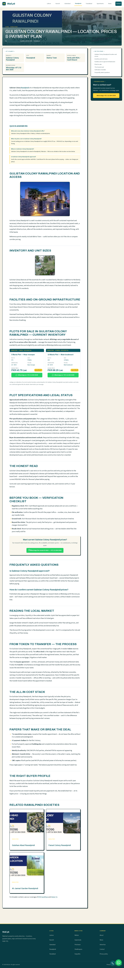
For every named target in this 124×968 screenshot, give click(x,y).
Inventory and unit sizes (101, 59)
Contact (118, 4)
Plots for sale (98, 64)
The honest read (99, 67)
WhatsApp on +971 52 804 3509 (28, 375)
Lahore (49, 4)
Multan (77, 935)
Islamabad (67, 4)
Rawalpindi (78, 3)
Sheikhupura (78, 949)
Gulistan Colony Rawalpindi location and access (106, 55)
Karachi (58, 4)
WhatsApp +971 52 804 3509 (106, 96)
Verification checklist (100, 70)
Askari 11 (54, 897)
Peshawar (78, 945)
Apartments (100, 4)
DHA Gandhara (43, 897)
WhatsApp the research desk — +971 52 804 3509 (45, 550)
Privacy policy (104, 954)
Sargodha (77, 954)
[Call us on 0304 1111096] (112, 963)
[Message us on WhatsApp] (118, 962)
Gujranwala (78, 940)
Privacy (109, 964)
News (110, 4)
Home (7, 27)
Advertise (103, 945)
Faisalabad (89, 4)
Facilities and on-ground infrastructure (105, 62)
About (101, 935)
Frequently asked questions (102, 72)
